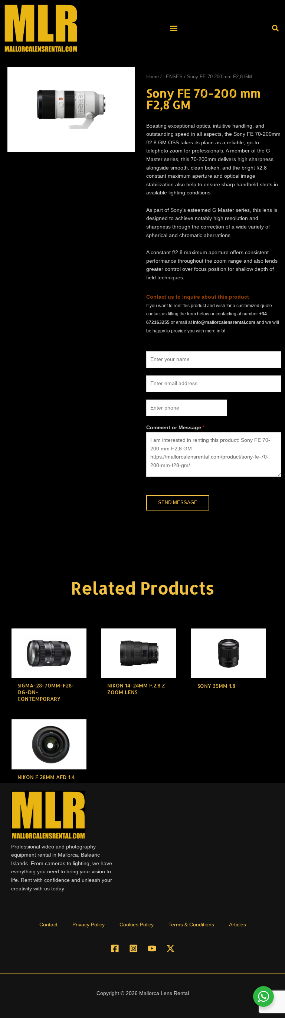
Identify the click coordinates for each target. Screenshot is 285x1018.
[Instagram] (133, 948)
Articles (237, 924)
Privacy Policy (88, 924)
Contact (48, 924)
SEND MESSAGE (177, 502)
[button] (173, 28)
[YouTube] (152, 948)
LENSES (173, 76)
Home (152, 76)
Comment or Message (175, 427)
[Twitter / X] (170, 948)
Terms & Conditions (191, 924)
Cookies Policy (136, 924)
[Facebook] (115, 948)
